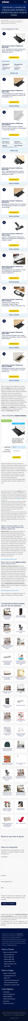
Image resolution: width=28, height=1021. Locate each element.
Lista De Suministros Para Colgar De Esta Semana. (7, 764)
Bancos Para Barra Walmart (7, 632)
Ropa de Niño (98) (9, 959)
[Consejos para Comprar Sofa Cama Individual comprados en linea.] (7, 744)
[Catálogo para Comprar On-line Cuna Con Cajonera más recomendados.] (7, 657)
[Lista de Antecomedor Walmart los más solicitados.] (20, 729)
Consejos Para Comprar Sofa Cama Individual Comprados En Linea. (7, 749)
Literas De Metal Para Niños (20, 692)
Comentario (4, 856)
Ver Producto (14, 57)
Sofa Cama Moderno (20, 748)
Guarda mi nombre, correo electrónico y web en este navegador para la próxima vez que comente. (13, 897)
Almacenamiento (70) (10, 975)
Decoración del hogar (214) (11, 980)
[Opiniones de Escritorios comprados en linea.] (20, 772)
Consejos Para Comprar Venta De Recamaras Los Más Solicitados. (20, 678)
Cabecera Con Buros (20, 645)
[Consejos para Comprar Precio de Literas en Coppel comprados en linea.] (20, 657)
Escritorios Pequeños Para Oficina (7, 721)
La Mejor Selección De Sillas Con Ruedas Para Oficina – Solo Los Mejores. (7, 778)
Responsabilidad (7, 996)
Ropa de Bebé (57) (9, 954)
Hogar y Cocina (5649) (9, 973)
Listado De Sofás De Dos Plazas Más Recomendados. (7, 678)
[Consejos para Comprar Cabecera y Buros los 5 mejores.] (20, 641)
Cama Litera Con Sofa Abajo (20, 764)
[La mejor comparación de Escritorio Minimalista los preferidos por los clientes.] (7, 641)
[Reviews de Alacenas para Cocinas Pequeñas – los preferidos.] (20, 611)
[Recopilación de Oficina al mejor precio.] (7, 687)
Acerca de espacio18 (9, 994)
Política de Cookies (8, 1003)
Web (2, 887)
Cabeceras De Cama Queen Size (7, 734)
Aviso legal (6, 1001)
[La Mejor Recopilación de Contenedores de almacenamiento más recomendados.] (7, 819)
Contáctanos (6, 992)
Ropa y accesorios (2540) (10, 952)
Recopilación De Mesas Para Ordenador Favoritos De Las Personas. (7, 617)
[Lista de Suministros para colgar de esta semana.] (7, 759)
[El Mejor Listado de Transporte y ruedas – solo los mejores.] (7, 804)
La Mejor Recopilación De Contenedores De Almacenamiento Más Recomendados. (7, 825)
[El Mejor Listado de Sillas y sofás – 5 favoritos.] (20, 819)
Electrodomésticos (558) (11, 982)
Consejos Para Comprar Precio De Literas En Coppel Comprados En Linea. (21, 663)
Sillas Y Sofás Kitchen (20, 823)
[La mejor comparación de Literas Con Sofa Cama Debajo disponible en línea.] (20, 759)
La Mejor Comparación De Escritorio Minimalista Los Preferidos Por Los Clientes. (7, 647)
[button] (25, 2)
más (6, 500)
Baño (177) (7, 978)
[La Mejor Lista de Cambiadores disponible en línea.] (20, 701)
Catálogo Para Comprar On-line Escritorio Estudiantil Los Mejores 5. (7, 794)
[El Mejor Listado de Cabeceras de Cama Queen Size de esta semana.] (7, 729)
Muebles (18, 498)
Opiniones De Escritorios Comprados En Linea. (20, 777)
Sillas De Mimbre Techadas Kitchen (21, 809)
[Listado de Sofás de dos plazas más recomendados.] (7, 672)
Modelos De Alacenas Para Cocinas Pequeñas (21, 616)
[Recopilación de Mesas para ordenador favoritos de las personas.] (7, 611)
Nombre (3, 875)
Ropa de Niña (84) (9, 957)
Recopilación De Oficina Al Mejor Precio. (7, 692)
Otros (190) (7, 966)
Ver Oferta (16, 457)
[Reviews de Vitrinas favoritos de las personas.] (7, 701)
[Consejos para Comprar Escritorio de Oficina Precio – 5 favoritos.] (20, 627)
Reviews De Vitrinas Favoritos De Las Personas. (7, 706)
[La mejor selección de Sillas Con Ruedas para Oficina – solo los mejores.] (7, 772)
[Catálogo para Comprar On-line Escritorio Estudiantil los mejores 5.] (7, 788)
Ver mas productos (6, 420)
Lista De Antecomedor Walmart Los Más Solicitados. (21, 734)
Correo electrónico (6, 881)
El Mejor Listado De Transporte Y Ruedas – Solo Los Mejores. (7, 809)
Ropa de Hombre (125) (10, 963)
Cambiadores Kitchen (20, 705)
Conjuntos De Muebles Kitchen (21, 721)
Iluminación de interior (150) (11, 985)
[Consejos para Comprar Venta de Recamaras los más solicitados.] (20, 672)
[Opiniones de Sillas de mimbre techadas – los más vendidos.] (20, 804)
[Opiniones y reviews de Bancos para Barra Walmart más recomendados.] (7, 627)
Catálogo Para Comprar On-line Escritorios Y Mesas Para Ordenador (21, 793)
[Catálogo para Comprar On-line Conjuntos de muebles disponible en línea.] (20, 716)
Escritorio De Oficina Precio (20, 632)
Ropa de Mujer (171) (9, 961)
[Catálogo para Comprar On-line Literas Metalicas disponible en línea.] (20, 687)
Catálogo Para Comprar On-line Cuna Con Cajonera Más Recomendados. (7, 663)
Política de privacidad (9, 999)
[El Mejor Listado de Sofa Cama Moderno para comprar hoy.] (20, 744)
